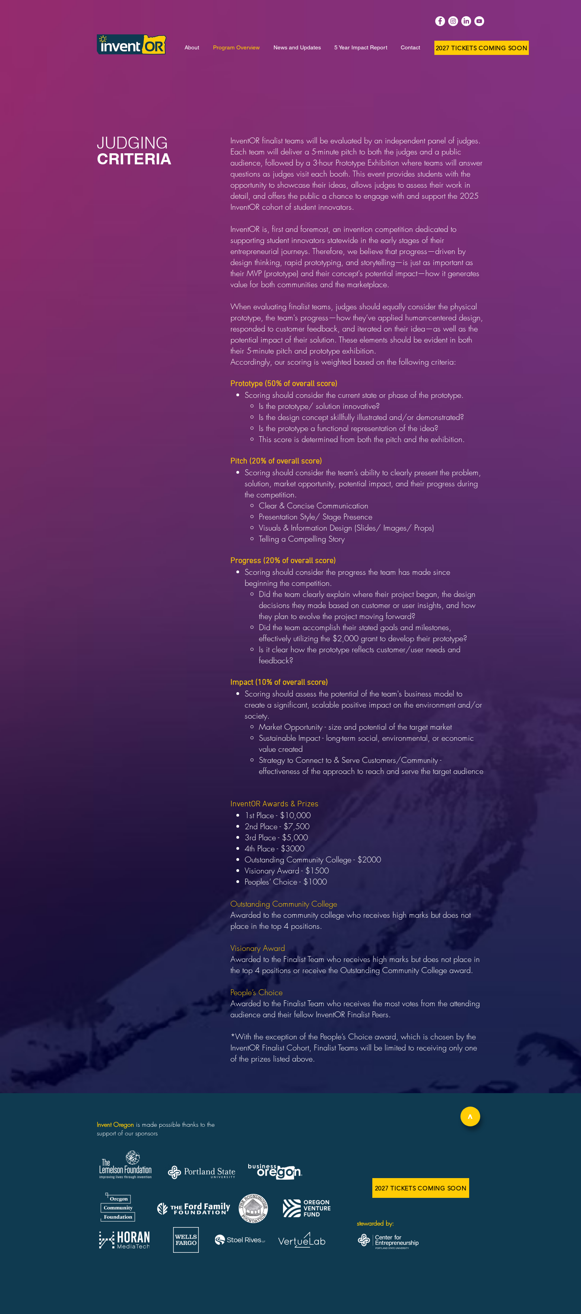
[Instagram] (453, 21)
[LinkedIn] (466, 21)
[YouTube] (479, 21)
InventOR (245, 229)
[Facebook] (440, 21)
